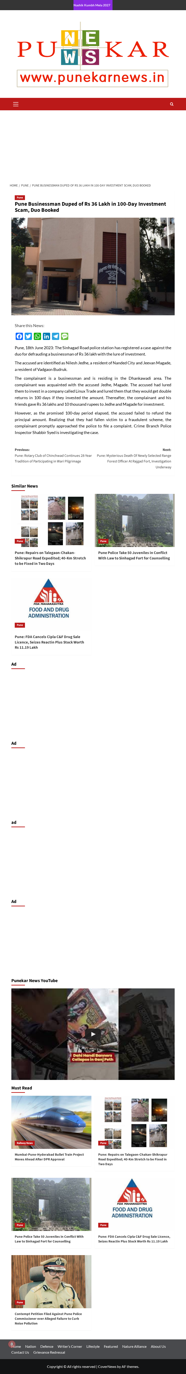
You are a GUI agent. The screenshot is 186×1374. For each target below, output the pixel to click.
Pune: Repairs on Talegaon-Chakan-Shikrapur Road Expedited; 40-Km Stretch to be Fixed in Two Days (50, 558)
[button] (15, 103)
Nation (30, 1346)
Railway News (25, 1143)
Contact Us (20, 1352)
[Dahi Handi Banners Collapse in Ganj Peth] (93, 1034)
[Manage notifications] (11, 1344)
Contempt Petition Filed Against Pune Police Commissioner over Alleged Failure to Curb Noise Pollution (48, 1319)
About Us (158, 1346)
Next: (134, 458)
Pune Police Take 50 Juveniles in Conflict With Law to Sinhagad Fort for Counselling (134, 555)
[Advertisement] (93, 144)
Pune (20, 198)
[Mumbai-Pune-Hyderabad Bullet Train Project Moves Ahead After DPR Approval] (51, 1122)
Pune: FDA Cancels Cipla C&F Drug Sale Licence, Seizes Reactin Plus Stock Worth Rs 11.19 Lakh (49, 642)
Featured (111, 1346)
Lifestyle (93, 1346)
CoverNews (107, 1366)
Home (16, 1346)
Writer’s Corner (70, 1346)
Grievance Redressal (49, 1352)
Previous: (53, 455)
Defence (46, 1346)
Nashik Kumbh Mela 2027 (91, 5)
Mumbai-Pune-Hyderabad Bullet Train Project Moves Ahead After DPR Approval (49, 1157)
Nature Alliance (134, 1346)
